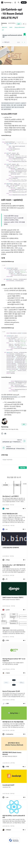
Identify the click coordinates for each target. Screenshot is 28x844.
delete (10, 27)
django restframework (20, 27)
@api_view (4, 27)
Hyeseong (4, 23)
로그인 (24, 2)
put (3, 29)
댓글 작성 (22, 467)
